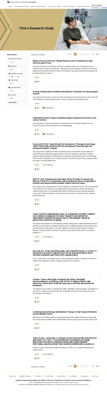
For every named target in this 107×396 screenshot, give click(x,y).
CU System (37, 376)
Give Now (95, 376)
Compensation (16, 87)
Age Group (14, 80)
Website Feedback (25, 376)
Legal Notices (61, 376)
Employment (84, 376)
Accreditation (73, 376)
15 (93, 54)
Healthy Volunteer (17, 73)
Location (13, 95)
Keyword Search (16, 59)
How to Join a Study (55, 6)
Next (97, 54)
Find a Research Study (21, 6)
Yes (12, 76)
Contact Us (12, 376)
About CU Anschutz (69, 6)
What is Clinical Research (38, 6)
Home (10, 6)
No (18, 76)
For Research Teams (83, 6)
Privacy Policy (49, 376)
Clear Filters (13, 102)
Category (14, 66)
